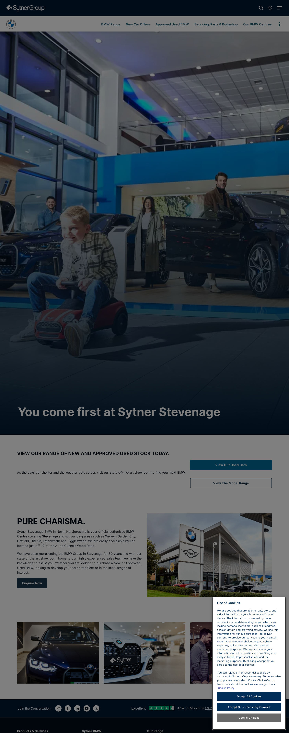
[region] (249, 663)
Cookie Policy (226, 687)
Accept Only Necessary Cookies (249, 707)
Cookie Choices (249, 717)
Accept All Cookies (249, 696)
